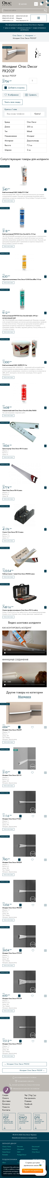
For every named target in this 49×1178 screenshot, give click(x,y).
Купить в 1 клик (11, 109)
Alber (4, 1162)
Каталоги (6, 1104)
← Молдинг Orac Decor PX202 (16, 1064)
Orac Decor (36, 1152)
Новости (6, 1107)
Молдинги (24, 696)
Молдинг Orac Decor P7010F (12, 998)
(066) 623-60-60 (8, 18)
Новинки (27, 1101)
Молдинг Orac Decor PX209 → (32, 1070)
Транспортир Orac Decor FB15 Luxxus (15, 448)
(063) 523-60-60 (22, 16)
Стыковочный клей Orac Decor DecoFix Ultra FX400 (19, 410)
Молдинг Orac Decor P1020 (11, 819)
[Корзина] (45, 189)
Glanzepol (20, 1149)
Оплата (5, 1098)
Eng (30, 1095)
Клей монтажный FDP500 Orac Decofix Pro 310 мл (19, 234)
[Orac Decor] (6, 3)
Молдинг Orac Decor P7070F (12, 953)
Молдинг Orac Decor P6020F (12, 862)
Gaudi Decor (6, 1149)
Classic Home (6, 1146)
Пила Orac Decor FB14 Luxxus (12, 490)
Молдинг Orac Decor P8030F (12, 908)
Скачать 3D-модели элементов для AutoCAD (23, 1119)
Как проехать (30, 1098)
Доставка (6, 1101)
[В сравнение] (45, 727)
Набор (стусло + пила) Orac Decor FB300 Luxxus (18, 574)
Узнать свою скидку (12, 102)
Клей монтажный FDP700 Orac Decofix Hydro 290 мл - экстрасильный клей (20, 317)
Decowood (35, 1146)
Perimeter (5, 1155)
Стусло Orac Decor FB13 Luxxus (12, 532)
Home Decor (6, 1152)
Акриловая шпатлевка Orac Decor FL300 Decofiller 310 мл (21, 279)
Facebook (28, 1104)
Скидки (5, 1095)
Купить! (38, 114)
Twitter (27, 1107)
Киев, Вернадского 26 (22, 20)
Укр (25, 1095)
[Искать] (45, 10)
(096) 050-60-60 (8, 16)
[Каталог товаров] (39, 18)
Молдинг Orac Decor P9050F (12, 1044)
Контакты (6, 1110)
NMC (19, 1152)
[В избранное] (32, 727)
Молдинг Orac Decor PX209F (12, 730)
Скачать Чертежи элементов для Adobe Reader (8, 1119)
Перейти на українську (32, 1171)
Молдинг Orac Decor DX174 (11, 775)
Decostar (20, 1146)
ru (36, 4)
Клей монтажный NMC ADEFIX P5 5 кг (14, 365)
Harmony (35, 1149)
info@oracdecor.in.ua (7, 20)
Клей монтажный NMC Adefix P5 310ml (15, 192)
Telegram (19, 18)
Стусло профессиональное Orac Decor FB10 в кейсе (20, 610)
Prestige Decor (21, 1155)
